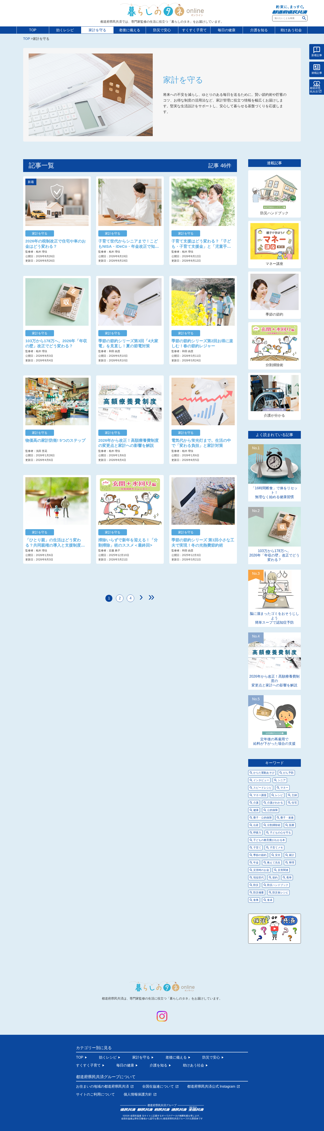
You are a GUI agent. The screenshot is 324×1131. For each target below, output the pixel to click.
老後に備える (129, 30)
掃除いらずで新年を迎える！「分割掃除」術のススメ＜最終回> (128, 542)
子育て (257, 847)
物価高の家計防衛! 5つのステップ (55, 440)
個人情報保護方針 (138, 1094)
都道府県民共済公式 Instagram (211, 1086)
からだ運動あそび (263, 772)
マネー (284, 787)
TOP (32, 30)
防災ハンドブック (274, 213)
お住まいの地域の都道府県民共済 (102, 1086)
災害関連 (283, 870)
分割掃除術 (274, 365)
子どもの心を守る (280, 832)
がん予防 (288, 772)
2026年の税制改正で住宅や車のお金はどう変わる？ (55, 243)
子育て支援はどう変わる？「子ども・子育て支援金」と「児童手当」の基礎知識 (201, 244)
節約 (275, 877)
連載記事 (316, 72)
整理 (291, 862)
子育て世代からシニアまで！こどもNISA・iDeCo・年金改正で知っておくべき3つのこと (128, 244)
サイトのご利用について (95, 1094)
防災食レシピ (280, 892)
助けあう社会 (291, 30)
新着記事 (316, 55)
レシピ (279, 795)
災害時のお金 (261, 870)
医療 (291, 825)
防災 (256, 885)
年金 (256, 862)
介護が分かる (274, 415)
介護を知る (259, 30)
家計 (291, 855)
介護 (256, 802)
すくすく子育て (194, 30)
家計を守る (97, 30)
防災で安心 (162, 30)
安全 (277, 855)
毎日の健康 (226, 30)
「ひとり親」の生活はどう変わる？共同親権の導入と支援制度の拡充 (55, 543)
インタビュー (261, 780)
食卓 (269, 900)
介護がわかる (275, 802)
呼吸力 (257, 832)
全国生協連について (158, 1086)
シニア (282, 780)
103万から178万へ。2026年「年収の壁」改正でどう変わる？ (56, 343)
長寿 (289, 877)
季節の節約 (274, 314)
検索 (304, 18)
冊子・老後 (287, 817)
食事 (256, 900)
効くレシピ (65, 30)
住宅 (294, 802)
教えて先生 (273, 862)
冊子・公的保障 (262, 817)
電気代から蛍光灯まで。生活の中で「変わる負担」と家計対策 (201, 443)
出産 (256, 825)
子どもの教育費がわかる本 (269, 840)
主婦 (294, 795)
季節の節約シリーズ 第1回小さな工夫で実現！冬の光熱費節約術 (202, 542)
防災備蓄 (258, 892)
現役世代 (258, 877)
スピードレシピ (262, 787)
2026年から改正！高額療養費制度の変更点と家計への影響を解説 (128, 443)
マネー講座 (274, 264)
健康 (256, 810)
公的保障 (272, 810)
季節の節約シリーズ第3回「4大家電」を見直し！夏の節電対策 (128, 343)
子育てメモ (276, 847)
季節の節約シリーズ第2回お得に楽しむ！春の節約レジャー (202, 343)
